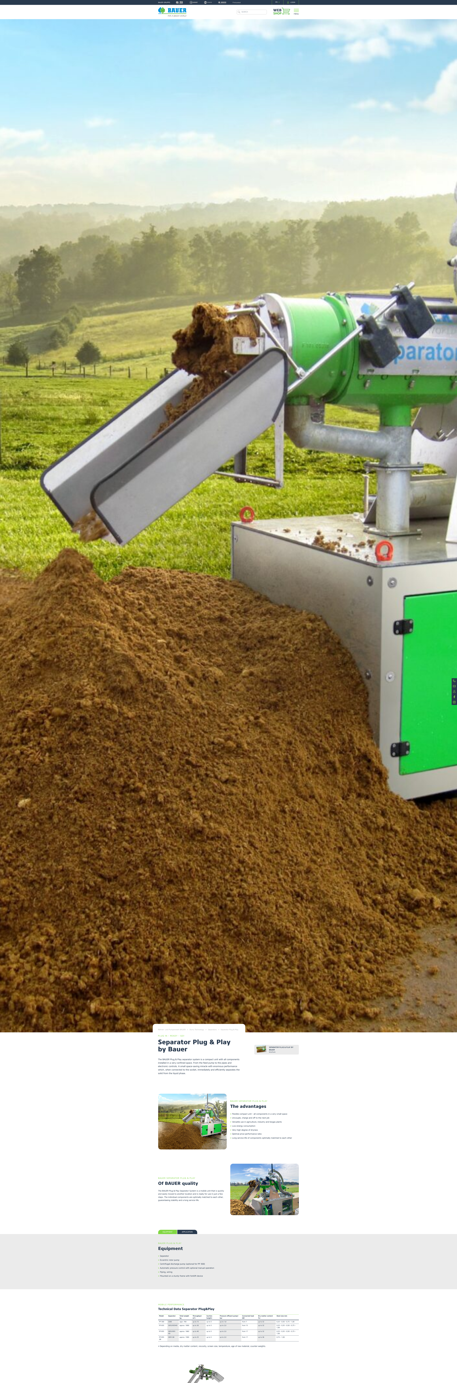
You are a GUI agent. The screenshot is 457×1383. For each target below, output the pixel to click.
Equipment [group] (167, 1232)
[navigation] (277, 2)
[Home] (172, 12)
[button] (296, 12)
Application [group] (187, 1232)
